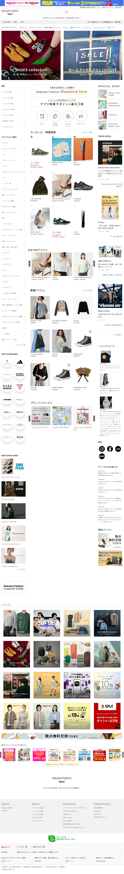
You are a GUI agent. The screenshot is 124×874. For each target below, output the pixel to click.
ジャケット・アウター (9, 149)
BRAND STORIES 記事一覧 (113, 325)
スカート (5, 166)
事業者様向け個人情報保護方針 (33, 867)
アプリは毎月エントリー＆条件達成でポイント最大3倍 (104, 22)
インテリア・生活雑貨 (9, 311)
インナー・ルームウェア (10, 189)
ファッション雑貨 (8, 201)
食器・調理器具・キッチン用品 (12, 305)
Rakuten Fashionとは (70, 811)
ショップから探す (8, 103)
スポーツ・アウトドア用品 (10, 322)
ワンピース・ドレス (8, 160)
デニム (65, 27)
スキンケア (5, 253)
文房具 (4, 328)
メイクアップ (6, 264)
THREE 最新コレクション (52, 27)
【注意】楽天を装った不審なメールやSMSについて (62, 764)
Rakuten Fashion (20, 12)
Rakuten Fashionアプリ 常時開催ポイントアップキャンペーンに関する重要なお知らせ (109, 500)
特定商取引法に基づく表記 (71, 824)
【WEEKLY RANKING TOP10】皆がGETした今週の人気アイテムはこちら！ (110, 391)
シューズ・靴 (6, 183)
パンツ (4, 154)
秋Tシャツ (23, 27)
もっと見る (21, 569)
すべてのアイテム (8, 127)
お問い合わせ (67, 817)
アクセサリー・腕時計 (9, 206)
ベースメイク (6, 259)
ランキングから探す (8, 109)
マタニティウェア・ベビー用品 (12, 230)
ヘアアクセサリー (8, 224)
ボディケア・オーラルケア (10, 276)
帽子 (3, 218)
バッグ (4, 178)
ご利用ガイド (67, 814)
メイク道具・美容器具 (9, 293)
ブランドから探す (8, 98)
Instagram (97, 814)
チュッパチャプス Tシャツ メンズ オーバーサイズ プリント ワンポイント (110, 368)
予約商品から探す (8, 121)
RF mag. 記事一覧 (116, 236)
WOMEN (6, 22)
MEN (15, 22)
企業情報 (4, 867)
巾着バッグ (110, 27)
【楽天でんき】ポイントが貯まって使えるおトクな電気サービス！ (38, 852)
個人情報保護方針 (15, 867)
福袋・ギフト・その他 (9, 339)
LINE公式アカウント (100, 817)
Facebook (97, 811)
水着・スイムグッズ (8, 241)
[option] (31, 55)
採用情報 (62, 867)
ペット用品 (5, 334)
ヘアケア (5, 282)
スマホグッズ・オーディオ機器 (12, 316)
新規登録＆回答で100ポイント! (90, 7)
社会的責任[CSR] (51, 867)
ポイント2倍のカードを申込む (75, 858)
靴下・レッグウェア (8, 195)
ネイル (4, 270)
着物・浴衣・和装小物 (9, 247)
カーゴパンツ (87, 27)
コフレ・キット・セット (10, 299)
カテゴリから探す (8, 115)
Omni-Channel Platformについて (74, 827)
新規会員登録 (98, 808)
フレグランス (6, 287)
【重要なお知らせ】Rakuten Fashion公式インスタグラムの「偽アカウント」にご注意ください (110, 520)
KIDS (22, 22)
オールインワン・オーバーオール (13, 172)
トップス (5, 143)
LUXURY (4, 811)
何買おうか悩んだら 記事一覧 (112, 275)
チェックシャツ (99, 27)
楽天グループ (107, 7)
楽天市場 (118, 7)
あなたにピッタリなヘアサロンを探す (13, 858)
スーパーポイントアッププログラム (74, 808)
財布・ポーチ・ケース (9, 212)
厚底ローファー (75, 27)
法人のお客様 (67, 821)
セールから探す (7, 92)
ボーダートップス (35, 27)
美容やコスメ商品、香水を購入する (46, 858)
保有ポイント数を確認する (105, 858)
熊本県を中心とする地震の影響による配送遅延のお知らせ (62, 18)
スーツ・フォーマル (8, 235)
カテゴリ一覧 (20, 345)
